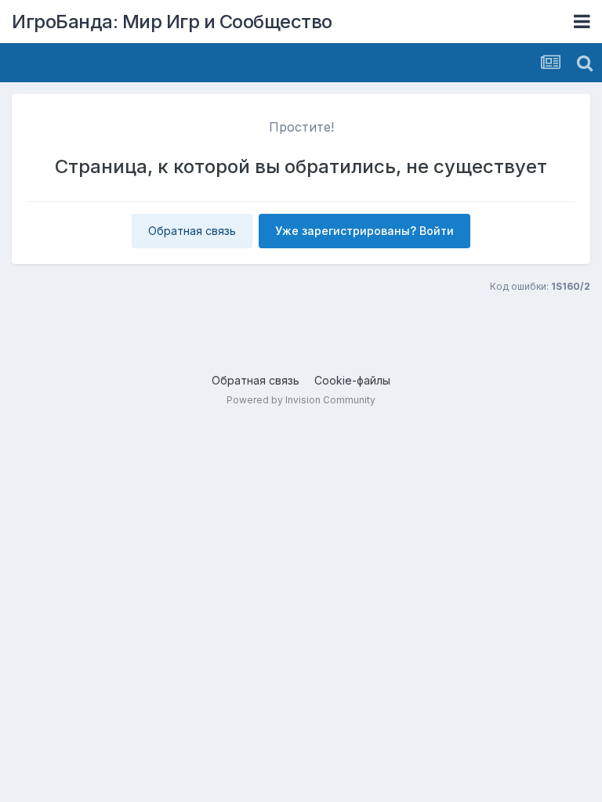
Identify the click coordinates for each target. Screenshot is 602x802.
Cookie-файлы (352, 380)
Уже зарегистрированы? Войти (364, 230)
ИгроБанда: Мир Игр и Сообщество (172, 21)
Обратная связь (192, 230)
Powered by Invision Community (301, 400)
